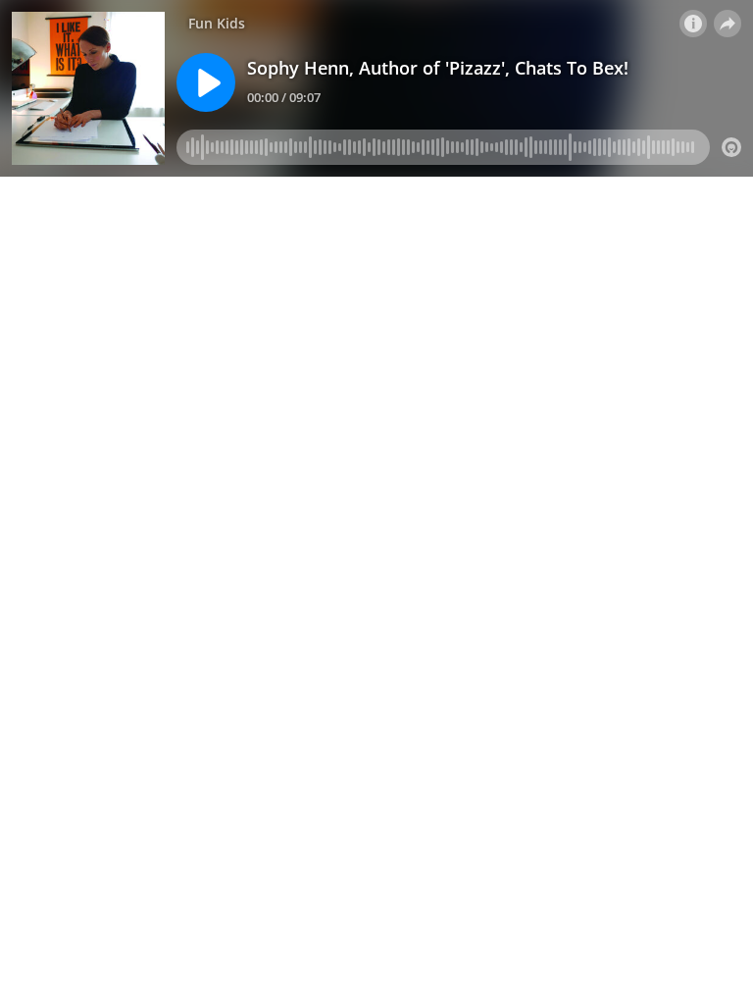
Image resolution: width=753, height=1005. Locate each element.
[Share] (727, 23)
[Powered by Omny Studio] (731, 147)
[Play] (205, 82)
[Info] (693, 23)
